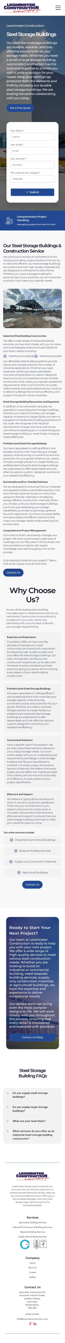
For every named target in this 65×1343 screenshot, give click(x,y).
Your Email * (16, 144)
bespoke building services (28, 975)
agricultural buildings (30, 985)
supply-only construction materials (31, 979)
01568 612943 (32, 1314)
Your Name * (17, 130)
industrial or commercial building (29, 970)
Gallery (32, 1277)
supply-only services (28, 563)
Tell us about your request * (25, 172)
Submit (34, 192)
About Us (32, 1267)
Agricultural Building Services (32, 1222)
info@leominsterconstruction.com (32, 1318)
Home (32, 1262)
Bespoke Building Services (32, 1231)
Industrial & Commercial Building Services (32, 1227)
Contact (32, 1272)
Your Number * (18, 158)
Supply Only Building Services (32, 1236)
